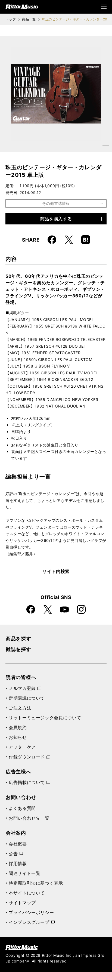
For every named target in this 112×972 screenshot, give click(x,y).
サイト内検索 (56, 571)
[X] (68, 239)
